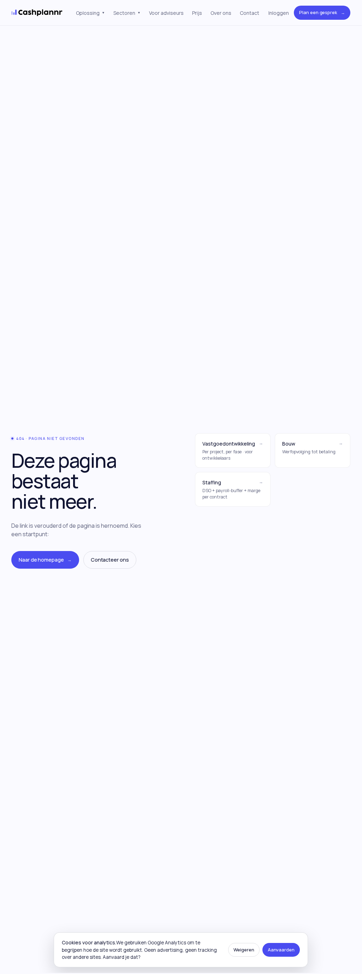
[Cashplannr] (37, 12)
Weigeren (243, 949)
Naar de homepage (45, 559)
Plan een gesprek (322, 12)
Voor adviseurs (166, 13)
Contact (249, 13)
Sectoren (127, 13)
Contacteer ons (110, 559)
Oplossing (90, 13)
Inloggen (278, 13)
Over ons (220, 13)
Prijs (197, 13)
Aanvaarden (281, 949)
